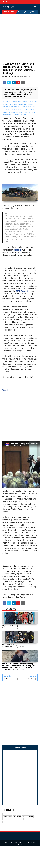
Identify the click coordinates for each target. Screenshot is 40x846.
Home (20, 844)
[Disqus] (20, 713)
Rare (25, 819)
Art (18, 814)
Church (29, 814)
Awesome (23, 814)
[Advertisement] (20, 38)
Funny (19, 816)
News (28, 77)
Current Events (7, 816)
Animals (12, 814)
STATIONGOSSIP (9, 7)
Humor (31, 816)
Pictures (20, 819)
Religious (31, 819)
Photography (12, 819)
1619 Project (22, 291)
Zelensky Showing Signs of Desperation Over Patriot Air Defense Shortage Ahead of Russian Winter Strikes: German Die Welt (19, 112)
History (25, 816)
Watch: (5, 390)
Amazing (5, 814)
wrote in (17, 250)
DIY (14, 816)
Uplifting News (7, 821)
